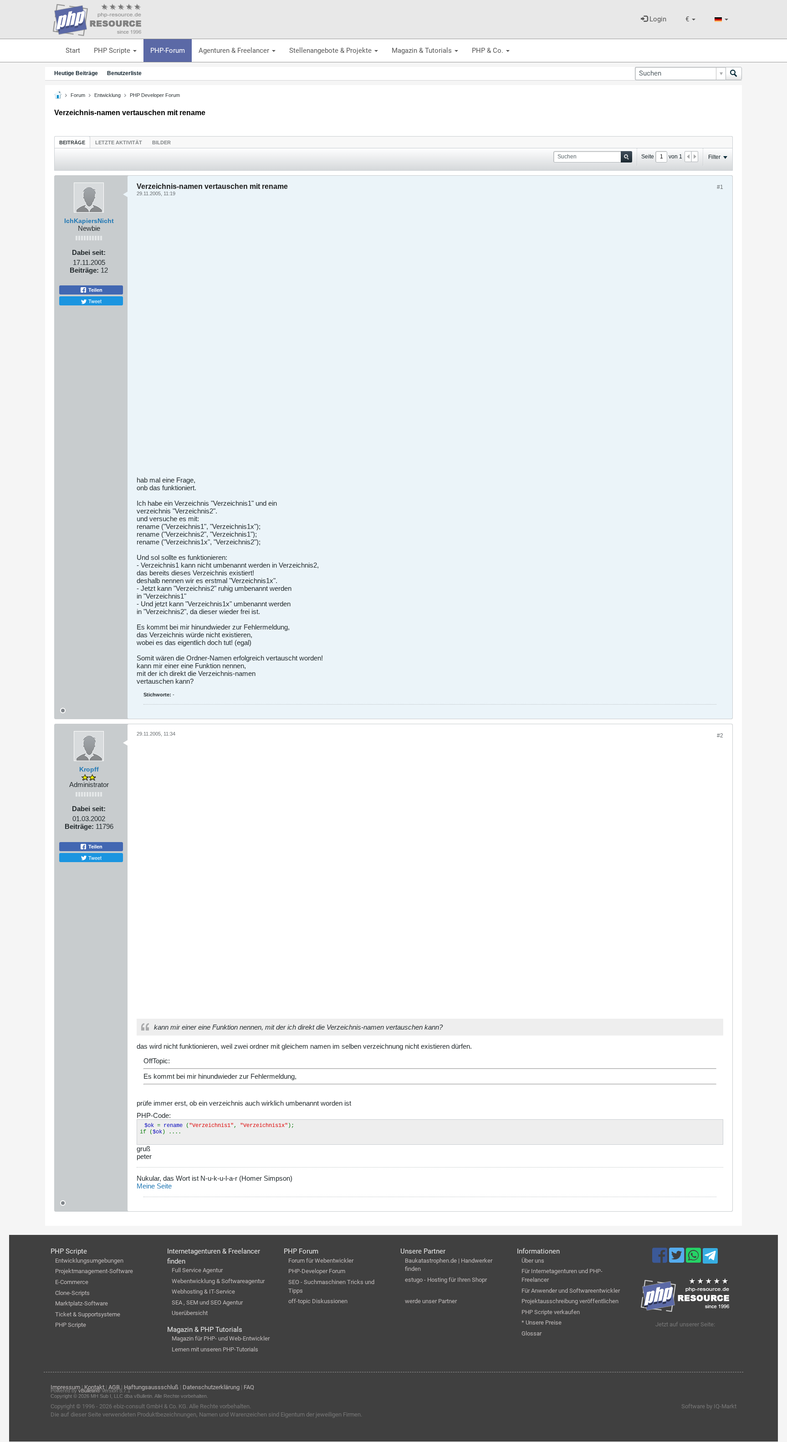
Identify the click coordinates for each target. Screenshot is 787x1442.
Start (73, 50)
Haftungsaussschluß (151, 1387)
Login (657, 19)
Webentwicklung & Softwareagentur (218, 1281)
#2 (720, 735)
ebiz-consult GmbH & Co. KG (149, 1406)
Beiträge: (84, 270)
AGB (114, 1387)
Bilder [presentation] (161, 142)
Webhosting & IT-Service (203, 1291)
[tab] (72, 142)
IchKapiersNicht (89, 220)
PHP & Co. (488, 50)
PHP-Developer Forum (316, 1271)
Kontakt (94, 1387)
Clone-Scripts (72, 1293)
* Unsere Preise (541, 1322)
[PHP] (97, 18)
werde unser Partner (431, 1301)
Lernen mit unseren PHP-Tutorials (215, 1349)
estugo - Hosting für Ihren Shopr (446, 1279)
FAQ (249, 1387)
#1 (720, 187)
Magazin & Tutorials (423, 50)
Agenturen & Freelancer (235, 50)
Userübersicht (190, 1313)
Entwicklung (107, 95)
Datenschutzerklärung (211, 1387)
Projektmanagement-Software (94, 1271)
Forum (78, 95)
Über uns (532, 1260)
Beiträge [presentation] (72, 142)
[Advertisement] (410, 339)
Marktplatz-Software (81, 1303)
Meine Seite (154, 1186)
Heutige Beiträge (76, 73)
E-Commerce (71, 1282)
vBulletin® (89, 1390)
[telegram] (710, 1258)
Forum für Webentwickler (320, 1260)
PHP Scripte (113, 50)
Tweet (94, 301)
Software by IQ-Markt (708, 1406)
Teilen (94, 290)
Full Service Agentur (197, 1270)
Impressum (65, 1387)
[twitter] (677, 1259)
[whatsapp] (694, 1259)
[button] (690, 19)
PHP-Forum (167, 50)
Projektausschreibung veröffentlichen (569, 1301)
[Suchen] (734, 73)
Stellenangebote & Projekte (331, 50)
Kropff (89, 769)
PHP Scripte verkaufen (550, 1312)
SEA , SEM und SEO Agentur (207, 1302)
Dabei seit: (89, 252)
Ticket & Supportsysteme (87, 1314)
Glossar (531, 1333)
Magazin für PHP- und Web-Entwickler (221, 1338)
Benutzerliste (124, 73)
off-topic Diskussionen (318, 1301)
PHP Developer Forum (155, 95)
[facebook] (660, 1259)
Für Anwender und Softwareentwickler (570, 1290)
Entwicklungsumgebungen (89, 1260)
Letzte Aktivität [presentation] (118, 142)
